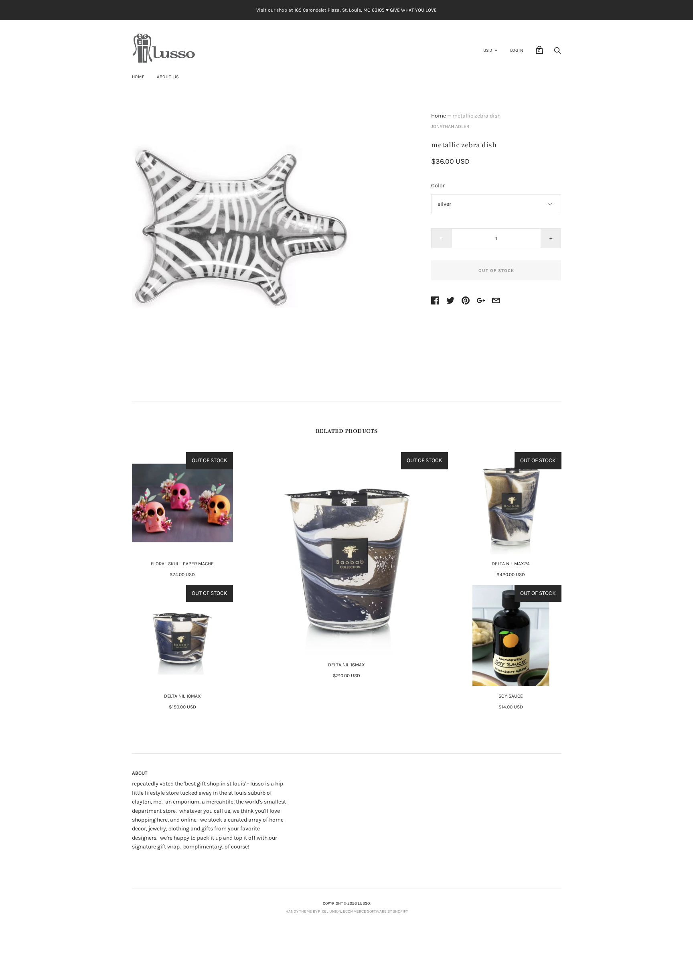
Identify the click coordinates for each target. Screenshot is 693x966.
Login (517, 50)
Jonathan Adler (450, 126)
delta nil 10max (182, 696)
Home (138, 76)
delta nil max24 (511, 563)
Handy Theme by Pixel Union (313, 911)
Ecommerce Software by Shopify (375, 911)
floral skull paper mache (182, 563)
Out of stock (496, 270)
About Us (168, 76)
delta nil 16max (346, 665)
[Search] (557, 52)
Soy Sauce (510, 696)
